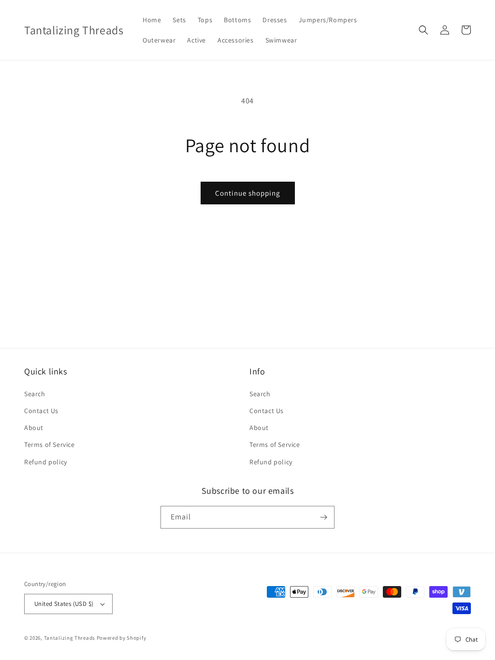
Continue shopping (247, 193)
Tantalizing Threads (69, 637)
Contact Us (41, 410)
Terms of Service (49, 444)
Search (34, 393)
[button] (423, 30)
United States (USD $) (63, 604)
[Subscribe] (323, 517)
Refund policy (45, 462)
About (34, 427)
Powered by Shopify (121, 637)
